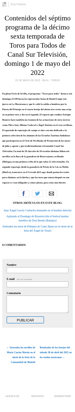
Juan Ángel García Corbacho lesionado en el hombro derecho (38, 210)
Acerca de (12, 396)
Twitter (37, 193)
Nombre (11, 264)
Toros (55, 80)
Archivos (37, 396)
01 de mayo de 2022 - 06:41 (32, 80)
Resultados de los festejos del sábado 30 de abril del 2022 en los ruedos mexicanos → (56, 352)
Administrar (62, 396)
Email (51, 193)
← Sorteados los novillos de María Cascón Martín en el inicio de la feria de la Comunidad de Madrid (20, 354)
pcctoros (18, 4)
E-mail (20, 278)
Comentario (14, 293)
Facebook (23, 193)
